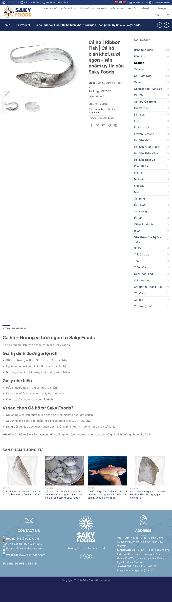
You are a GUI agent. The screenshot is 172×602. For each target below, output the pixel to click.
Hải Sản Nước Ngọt (146, 146)
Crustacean (141, 108)
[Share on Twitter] (97, 125)
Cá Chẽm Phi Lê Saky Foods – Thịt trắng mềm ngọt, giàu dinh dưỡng (22, 493)
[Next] (78, 68)
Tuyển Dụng (160, 8)
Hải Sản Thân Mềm (146, 153)
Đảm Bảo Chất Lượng (110, 8)
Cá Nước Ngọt (143, 76)
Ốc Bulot (139, 205)
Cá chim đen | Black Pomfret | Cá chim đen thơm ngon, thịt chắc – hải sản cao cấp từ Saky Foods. (63, 494)
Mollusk (139, 185)
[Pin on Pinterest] (110, 125)
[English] (120, 2)
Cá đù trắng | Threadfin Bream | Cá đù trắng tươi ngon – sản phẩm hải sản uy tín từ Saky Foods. (107, 494)
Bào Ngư (139, 56)
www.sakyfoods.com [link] (32, 554)
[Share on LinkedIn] (116, 125)
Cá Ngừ (139, 69)
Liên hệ (145, 8)
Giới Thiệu (67, 8)
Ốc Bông (139, 198)
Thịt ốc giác (141, 254)
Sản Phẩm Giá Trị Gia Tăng (147, 239)
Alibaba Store (162, 2)
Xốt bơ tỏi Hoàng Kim (148, 286)
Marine (138, 172)
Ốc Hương (140, 211)
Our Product (22, 25)
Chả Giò (139, 95)
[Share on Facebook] (91, 125)
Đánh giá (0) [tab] (19, 328)
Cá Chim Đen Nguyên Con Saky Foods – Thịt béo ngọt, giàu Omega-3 (148, 494)
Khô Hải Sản (141, 166)
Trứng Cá (140, 267)
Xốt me (138, 299)
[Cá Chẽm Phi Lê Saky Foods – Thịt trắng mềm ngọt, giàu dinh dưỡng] (22, 470)
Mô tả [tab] (6, 328)
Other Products (143, 224)
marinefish (99, 109)
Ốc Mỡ (138, 218)
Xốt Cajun (140, 293)
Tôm (137, 261)
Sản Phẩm (85, 8)
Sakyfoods (94, 112)
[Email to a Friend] (103, 125)
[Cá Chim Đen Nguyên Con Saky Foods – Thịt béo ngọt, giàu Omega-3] (149, 470)
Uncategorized (143, 274)
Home (6, 25)
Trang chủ (50, 8)
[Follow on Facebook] (147, 3)
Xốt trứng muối (143, 306)
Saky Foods (109, 118)
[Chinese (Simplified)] (116, 2)
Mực (137, 192)
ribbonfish (111, 109)
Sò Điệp (139, 248)
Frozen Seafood (144, 134)
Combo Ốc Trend (145, 101)
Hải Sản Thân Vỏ (144, 159)
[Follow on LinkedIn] (150, 3)
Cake (137, 82)
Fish (136, 121)
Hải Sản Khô (141, 140)
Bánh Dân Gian (143, 50)
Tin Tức (132, 8)
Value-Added (142, 280)
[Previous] (8, 68)
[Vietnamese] (124, 2)
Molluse (139, 179)
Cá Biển (104, 104)
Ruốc (137, 231)
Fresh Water (141, 127)
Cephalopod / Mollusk (148, 88)
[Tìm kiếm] (168, 15)
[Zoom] (7, 94)
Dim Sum (139, 114)
